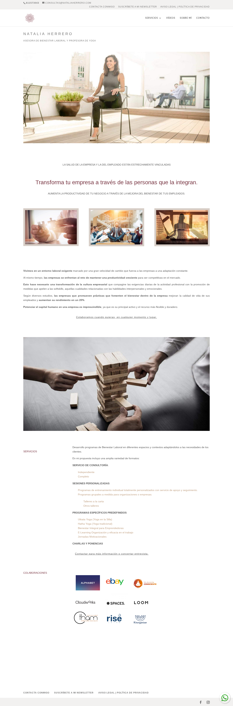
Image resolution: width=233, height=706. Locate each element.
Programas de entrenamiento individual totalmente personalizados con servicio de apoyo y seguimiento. (138, 490)
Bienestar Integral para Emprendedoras (101, 528)
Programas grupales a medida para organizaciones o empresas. (115, 494)
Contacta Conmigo (102, 7)
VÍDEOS (170, 18)
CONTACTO (203, 18)
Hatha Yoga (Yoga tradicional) (95, 523)
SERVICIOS (151, 18)
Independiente (86, 472)
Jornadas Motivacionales (92, 536)
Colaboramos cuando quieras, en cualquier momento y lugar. (116, 317)
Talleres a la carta (93, 501)
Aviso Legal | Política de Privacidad (185, 7)
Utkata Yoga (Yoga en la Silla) (95, 519)
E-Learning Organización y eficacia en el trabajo (105, 532)
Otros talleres (91, 505)
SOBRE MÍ (186, 18)
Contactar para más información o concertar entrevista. (112, 553)
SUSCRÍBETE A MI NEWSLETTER (137, 7)
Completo (83, 476)
